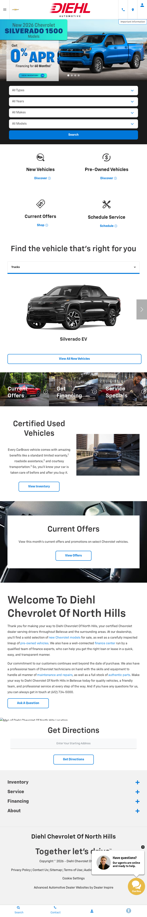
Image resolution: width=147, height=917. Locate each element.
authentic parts (119, 675)
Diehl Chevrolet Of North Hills (87, 861)
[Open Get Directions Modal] (132, 9)
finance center (105, 643)
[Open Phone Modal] (123, 9)
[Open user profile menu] (142, 5)
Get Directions (73, 759)
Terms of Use (73, 870)
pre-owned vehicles (34, 643)
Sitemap (56, 870)
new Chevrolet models (64, 637)
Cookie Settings (73, 878)
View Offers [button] (73, 555)
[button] (68, 75)
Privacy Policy (21, 870)
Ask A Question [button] (28, 703)
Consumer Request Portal (117, 870)
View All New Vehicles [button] (74, 359)
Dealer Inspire (103, 887)
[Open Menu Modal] (5, 9)
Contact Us (40, 870)
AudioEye (90, 870)
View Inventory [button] (39, 486)
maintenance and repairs (55, 675)
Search (73, 134)
